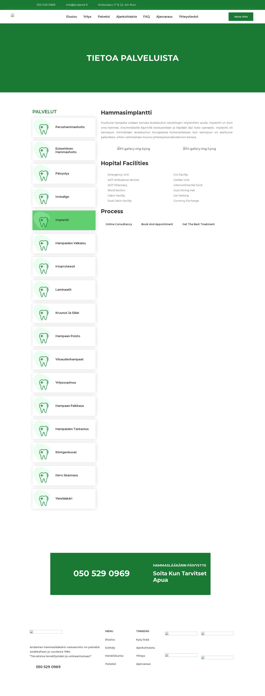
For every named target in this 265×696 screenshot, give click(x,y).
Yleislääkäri (64, 498)
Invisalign (62, 196)
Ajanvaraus (164, 16)
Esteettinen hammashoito (66, 150)
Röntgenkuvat (66, 452)
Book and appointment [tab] (157, 224)
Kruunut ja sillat (67, 313)
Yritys (87, 16)
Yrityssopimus (66, 382)
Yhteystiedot (188, 16)
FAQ (146, 16)
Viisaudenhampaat (69, 359)
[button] (241, 16)
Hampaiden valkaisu (71, 243)
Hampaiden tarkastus (72, 429)
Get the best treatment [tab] (198, 224)
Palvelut (104, 16)
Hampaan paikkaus (70, 406)
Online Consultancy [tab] (119, 224)
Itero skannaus (67, 475)
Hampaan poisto (68, 336)
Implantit (62, 220)
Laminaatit (63, 289)
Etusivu (71, 16)
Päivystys (62, 173)
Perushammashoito (70, 127)
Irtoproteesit (65, 266)
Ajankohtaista (126, 16)
